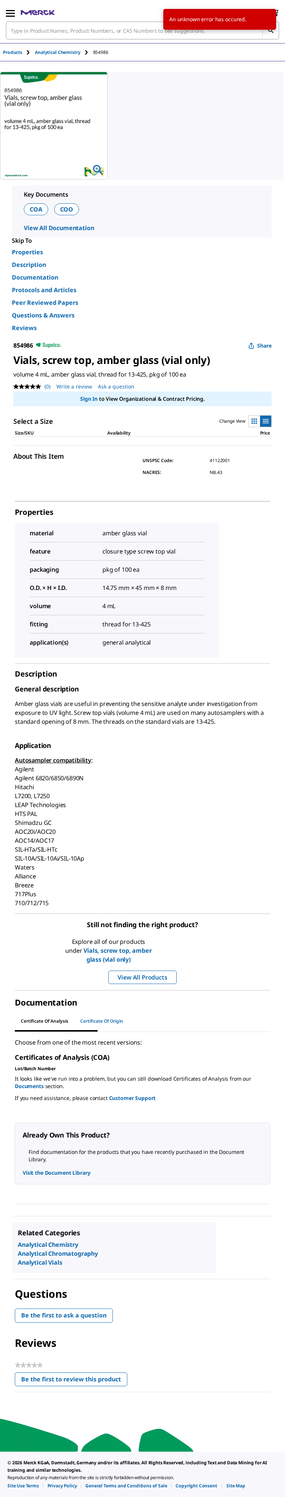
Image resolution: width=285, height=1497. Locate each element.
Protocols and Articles (44, 290)
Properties (27, 252)
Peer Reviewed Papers (45, 303)
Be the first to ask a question (64, 1315)
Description (29, 265)
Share (264, 345)
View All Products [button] (142, 977)
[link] (23, 1486)
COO (66, 209)
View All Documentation (59, 228)
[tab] (19, 52)
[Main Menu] (10, 12)
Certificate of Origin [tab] (101, 1021)
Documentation (35, 277)
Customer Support (132, 1097)
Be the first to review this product (74, 1381)
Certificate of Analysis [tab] (44, 1021)
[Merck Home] (38, 12)
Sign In (89, 398)
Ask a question (116, 386)
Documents (29, 1086)
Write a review (74, 386)
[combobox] (142, 30)
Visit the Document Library (56, 1172)
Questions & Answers (43, 315)
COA (36, 209)
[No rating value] (29, 386)
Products (12, 52)
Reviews (24, 328)
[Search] (270, 30)
